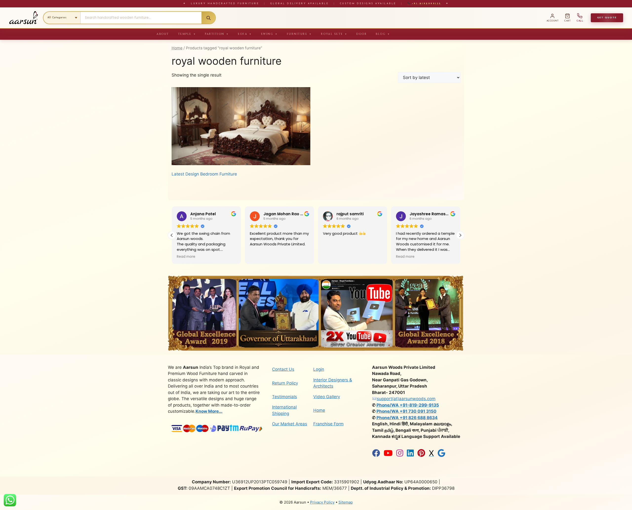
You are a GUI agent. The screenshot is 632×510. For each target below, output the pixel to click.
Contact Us (283, 369)
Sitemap (345, 502)
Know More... (209, 411)
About (163, 34)
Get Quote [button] (607, 18)
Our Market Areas (289, 423)
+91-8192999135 (425, 3)
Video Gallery (326, 396)
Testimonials (284, 396)
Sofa (245, 34)
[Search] (208, 18)
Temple (187, 34)
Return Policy (285, 383)
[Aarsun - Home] (23, 17)
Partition (217, 34)
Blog (383, 34)
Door (361, 34)
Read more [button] (332, 257)
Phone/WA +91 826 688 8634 (407, 417)
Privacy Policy (322, 502)
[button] (460, 235)
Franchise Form (328, 423)
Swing (269, 34)
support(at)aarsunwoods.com (406, 398)
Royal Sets (334, 34)
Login (318, 369)
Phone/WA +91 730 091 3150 (406, 411)
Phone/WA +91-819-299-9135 (407, 405)
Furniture (299, 34)
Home (177, 48)
